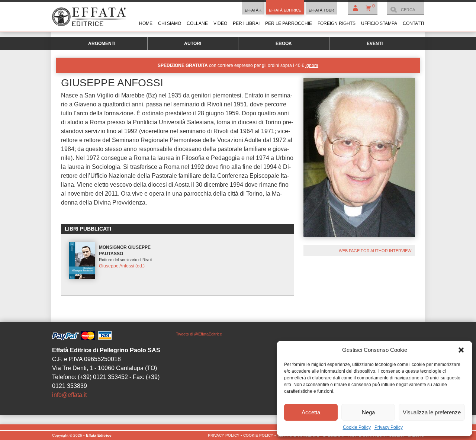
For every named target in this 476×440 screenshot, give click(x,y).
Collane (197, 23)
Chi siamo (169, 23)
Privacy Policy (388, 427)
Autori (192, 43)
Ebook (284, 43)
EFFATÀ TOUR (321, 10)
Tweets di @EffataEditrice (199, 334)
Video (220, 23)
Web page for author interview (375, 250)
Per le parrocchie (288, 23)
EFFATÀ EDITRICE (285, 10)
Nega (368, 412)
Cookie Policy (357, 427)
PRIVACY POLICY (223, 435)
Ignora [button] (311, 65)
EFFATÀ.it (253, 10)
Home (145, 23)
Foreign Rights (337, 23)
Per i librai (246, 23)
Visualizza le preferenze (432, 412)
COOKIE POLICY (258, 435)
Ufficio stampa (379, 23)
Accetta (311, 412)
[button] (461, 350)
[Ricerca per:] (405, 9)
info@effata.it (69, 395)
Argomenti (101, 43)
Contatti (413, 23)
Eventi (375, 43)
